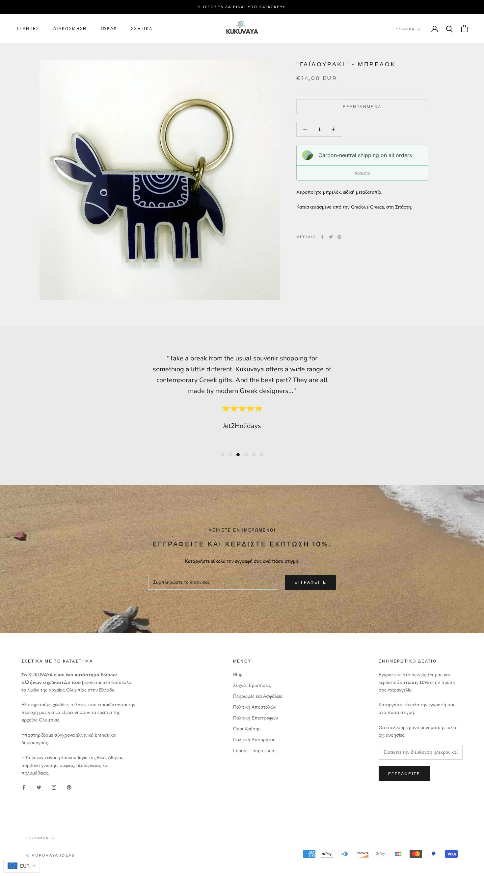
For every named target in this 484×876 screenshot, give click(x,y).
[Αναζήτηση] (449, 28)
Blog (238, 674)
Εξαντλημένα (362, 106)
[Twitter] (331, 237)
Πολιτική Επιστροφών (255, 718)
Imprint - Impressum (254, 751)
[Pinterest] (339, 237)
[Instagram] (54, 787)
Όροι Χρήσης (246, 729)
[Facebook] (322, 237)
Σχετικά (142, 28)
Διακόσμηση (70, 28)
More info (362, 173)
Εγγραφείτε (310, 582)
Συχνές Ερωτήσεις (252, 685)
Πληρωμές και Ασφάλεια (257, 696)
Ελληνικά (403, 29)
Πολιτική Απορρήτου (254, 740)
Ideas (109, 28)
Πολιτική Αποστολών (254, 707)
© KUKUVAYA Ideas (50, 855)
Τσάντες (28, 28)
